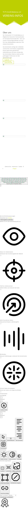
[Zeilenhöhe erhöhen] (1, 413)
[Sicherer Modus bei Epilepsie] (0, 392)
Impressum (15, 166)
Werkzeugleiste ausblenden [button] (7, 219)
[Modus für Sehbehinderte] (0, 255)
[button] (0, 185)
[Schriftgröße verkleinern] (1, 401)
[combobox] (14, 181)
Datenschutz (8, 166)
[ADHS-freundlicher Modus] (0, 323)
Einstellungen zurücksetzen (7, 497)
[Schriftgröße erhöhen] (1, 397)
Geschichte (8, 62)
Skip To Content (4, 495)
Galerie (6, 60)
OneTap (10, 218)
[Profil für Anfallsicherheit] (0, 289)
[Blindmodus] (0, 357)
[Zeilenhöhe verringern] (1, 417)
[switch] (0, 255)
